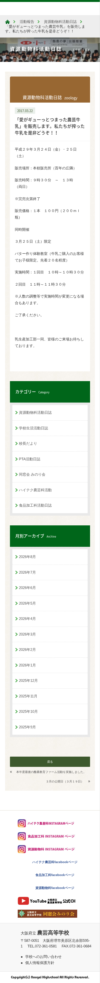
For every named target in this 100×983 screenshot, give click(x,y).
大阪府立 (45, 933)
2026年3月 (27, 634)
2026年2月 (27, 649)
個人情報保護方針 (39, 963)
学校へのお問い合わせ (43, 956)
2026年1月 (27, 665)
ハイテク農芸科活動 (35, 490)
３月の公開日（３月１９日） (65, 781)
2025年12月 (28, 680)
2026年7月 (27, 572)
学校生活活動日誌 (33, 428)
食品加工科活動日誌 (35, 505)
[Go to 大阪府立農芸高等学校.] (7, 22)
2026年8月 (27, 557)
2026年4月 (27, 619)
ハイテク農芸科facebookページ (54, 862)
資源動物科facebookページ (54, 888)
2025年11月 (28, 696)
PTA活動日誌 (29, 459)
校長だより (28, 443)
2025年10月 (28, 711)
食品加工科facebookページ (54, 875)
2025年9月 (27, 727)
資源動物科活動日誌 (35, 412)
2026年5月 (27, 603)
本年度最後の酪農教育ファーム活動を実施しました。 (51, 772)
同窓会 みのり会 (32, 474)
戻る (50, 761)
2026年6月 (27, 588)
